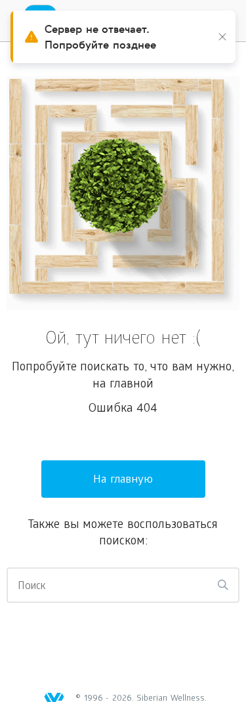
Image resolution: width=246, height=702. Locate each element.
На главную (123, 480)
